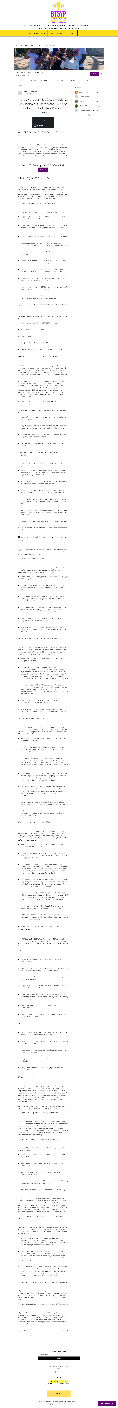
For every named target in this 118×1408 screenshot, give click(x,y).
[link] (22, 80)
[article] (43, 715)
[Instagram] (60, 1378)
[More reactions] (25, 1330)
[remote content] (43, 122)
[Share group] (101, 74)
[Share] (68, 92)
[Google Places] (57, 1378)
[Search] (86, 74)
